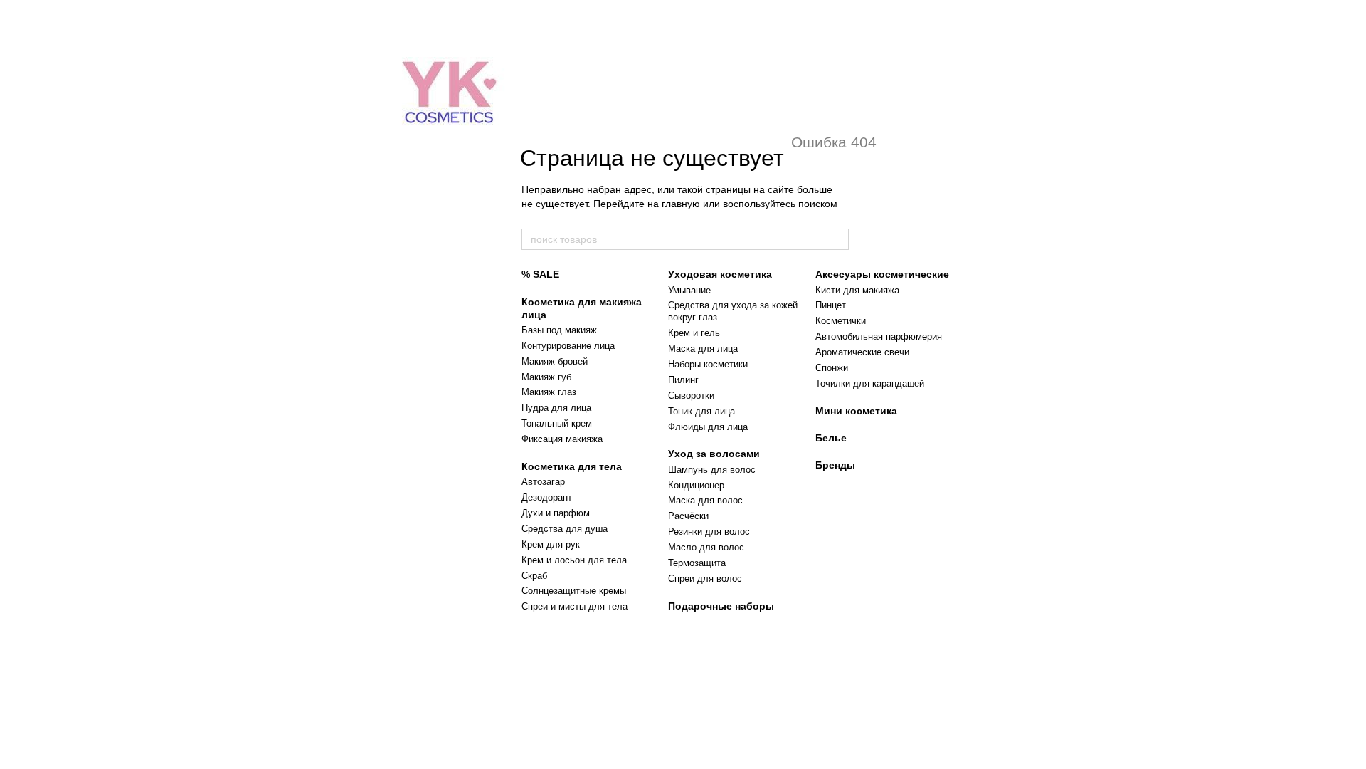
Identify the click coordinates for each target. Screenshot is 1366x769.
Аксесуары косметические (882, 274)
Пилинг (683, 380)
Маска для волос (705, 500)
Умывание (689, 290)
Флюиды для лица (708, 427)
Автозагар (543, 481)
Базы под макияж (559, 330)
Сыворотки (691, 395)
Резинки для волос (709, 531)
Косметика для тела (571, 466)
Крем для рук (550, 544)
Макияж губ (546, 377)
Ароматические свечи (862, 352)
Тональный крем (556, 423)
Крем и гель (694, 333)
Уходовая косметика (720, 274)
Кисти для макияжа (857, 290)
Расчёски (688, 516)
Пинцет (830, 305)
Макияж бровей (554, 361)
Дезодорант (546, 497)
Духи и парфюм (555, 513)
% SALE (540, 274)
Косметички (840, 320)
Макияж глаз (548, 392)
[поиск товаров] (837, 239)
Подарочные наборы (721, 606)
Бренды (835, 465)
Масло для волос (706, 547)
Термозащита (697, 563)
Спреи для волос (705, 578)
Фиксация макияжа (562, 439)
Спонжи (831, 367)
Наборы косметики (708, 364)
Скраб (534, 575)
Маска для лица (703, 348)
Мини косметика (856, 411)
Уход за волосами (714, 453)
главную (681, 203)
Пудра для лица (556, 407)
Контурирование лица (568, 345)
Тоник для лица (701, 411)
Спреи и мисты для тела (574, 606)
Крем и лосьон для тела (574, 560)
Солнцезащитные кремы (573, 590)
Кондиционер (696, 485)
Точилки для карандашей (869, 383)
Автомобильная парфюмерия (878, 336)
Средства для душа (564, 528)
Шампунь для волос (712, 469)
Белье (831, 438)
